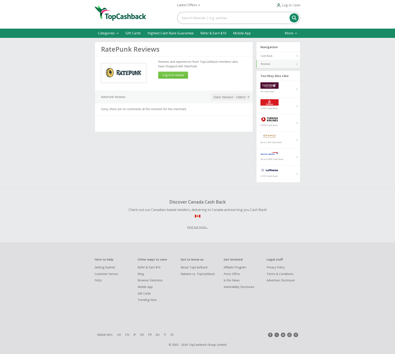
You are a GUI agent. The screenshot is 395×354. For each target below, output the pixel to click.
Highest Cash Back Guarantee (171, 33)
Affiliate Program (235, 267)
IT (165, 335)
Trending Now (147, 300)
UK (119, 335)
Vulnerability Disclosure (239, 287)
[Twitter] (276, 335)
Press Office (232, 274)
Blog (141, 274)
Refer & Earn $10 (213, 33)
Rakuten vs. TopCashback (198, 274)
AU (158, 335)
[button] (188, 5)
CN (127, 335)
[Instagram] (289, 335)
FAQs (98, 280)
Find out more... (197, 227)
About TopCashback (194, 267)
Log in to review (173, 75)
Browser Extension (150, 280)
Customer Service (106, 274)
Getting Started (105, 267)
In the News (232, 280)
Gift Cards (133, 33)
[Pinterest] (296, 335)
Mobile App (242, 33)
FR (150, 335)
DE (142, 335)
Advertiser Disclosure (281, 280)
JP (134, 335)
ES (172, 335)
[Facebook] (270, 335)
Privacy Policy (276, 267)
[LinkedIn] (283, 335)
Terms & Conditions (280, 274)
